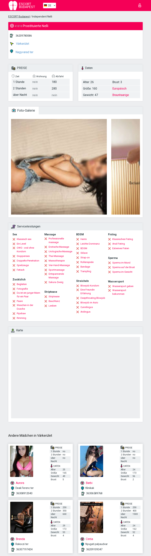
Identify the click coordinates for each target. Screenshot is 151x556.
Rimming (21, 318)
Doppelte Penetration (28, 260)
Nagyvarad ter (24, 52)
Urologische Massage (60, 251)
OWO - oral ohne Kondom (25, 249)
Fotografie (22, 288)
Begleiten (22, 284)
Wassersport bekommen (119, 292)
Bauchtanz (54, 301)
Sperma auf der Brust (123, 267)
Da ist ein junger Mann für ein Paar (28, 294)
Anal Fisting (118, 243)
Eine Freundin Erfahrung (87, 291)
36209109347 (94, 549)
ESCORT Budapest (19, 16)
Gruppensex (23, 256)
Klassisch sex (24, 239)
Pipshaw (21, 313)
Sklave (83, 253)
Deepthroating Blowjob (92, 298)
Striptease (54, 296)
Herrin (83, 239)
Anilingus (85, 311)
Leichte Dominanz (90, 243)
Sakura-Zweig (56, 282)
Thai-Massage (56, 256)
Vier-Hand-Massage (59, 265)
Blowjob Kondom (89, 285)
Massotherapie (57, 260)
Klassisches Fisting (122, 239)
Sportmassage (56, 269)
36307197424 (24, 549)
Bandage (85, 266)
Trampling (85, 271)
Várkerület (22, 43)
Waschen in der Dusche (25, 307)
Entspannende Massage (56, 275)
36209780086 (24, 35)
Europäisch (119, 88)
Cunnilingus (86, 307)
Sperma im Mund (121, 262)
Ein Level (21, 243)
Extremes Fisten (120, 248)
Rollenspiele (87, 262)
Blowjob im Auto (89, 302)
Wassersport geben (123, 286)
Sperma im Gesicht (122, 271)
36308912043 (24, 493)
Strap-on (85, 257)
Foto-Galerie (26, 110)
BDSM (83, 248)
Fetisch (20, 269)
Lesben (53, 305)
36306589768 (94, 493)
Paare (20, 301)
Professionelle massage (56, 240)
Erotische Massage (59, 246)
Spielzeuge (23, 265)
